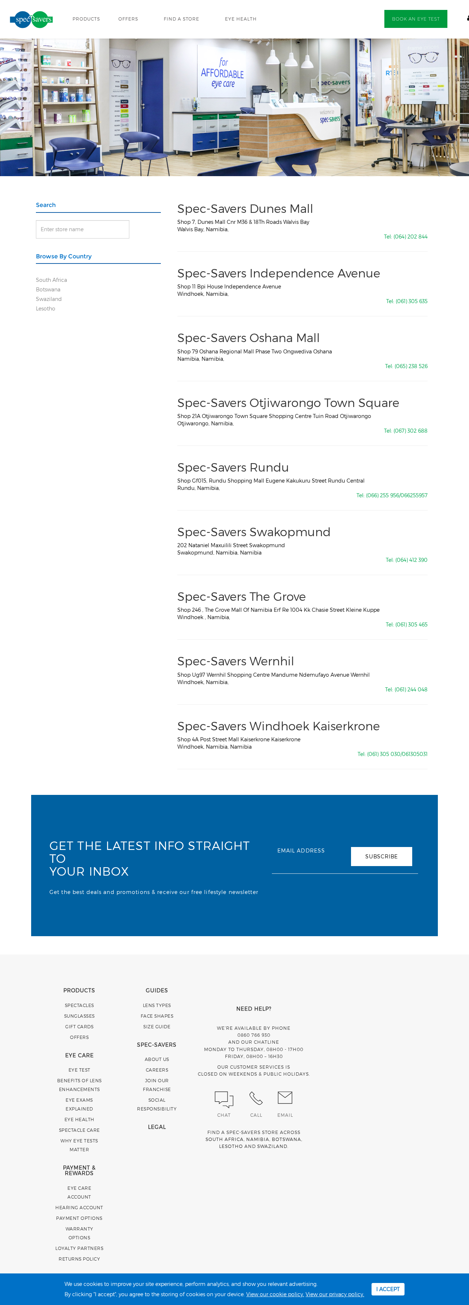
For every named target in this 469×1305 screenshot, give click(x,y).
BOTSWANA (286, 1139)
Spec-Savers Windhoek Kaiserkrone (278, 726)
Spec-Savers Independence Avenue (278, 273)
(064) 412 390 (411, 560)
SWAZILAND (272, 1146)
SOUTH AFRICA (225, 1139)
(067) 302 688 (411, 431)
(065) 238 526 (411, 366)
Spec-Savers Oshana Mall (248, 337)
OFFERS (128, 18)
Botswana (48, 289)
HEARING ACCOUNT (79, 1207)
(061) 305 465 (411, 624)
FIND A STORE (181, 18)
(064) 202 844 (411, 236)
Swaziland (49, 299)
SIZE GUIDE (156, 1026)
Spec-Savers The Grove (241, 596)
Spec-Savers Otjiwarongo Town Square (288, 402)
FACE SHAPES (157, 1015)
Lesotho (45, 308)
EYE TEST (80, 1069)
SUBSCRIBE (381, 856)
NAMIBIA (257, 1139)
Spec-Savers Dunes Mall (245, 208)
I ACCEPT (388, 1289)
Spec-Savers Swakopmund (254, 531)
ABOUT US (157, 1059)
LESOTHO (231, 1146)
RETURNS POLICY (79, 1258)
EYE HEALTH (241, 18)
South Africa (51, 280)
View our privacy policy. (335, 1294)
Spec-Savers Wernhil (235, 661)
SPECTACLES (79, 1005)
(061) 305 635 (412, 301)
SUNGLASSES (79, 1015)
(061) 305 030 (383, 754)
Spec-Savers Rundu (233, 467)
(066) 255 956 (382, 495)
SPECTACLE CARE (79, 1130)
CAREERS (157, 1069)
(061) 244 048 (411, 689)
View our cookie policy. (275, 1294)
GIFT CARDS (79, 1026)
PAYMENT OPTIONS (79, 1218)
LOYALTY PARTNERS (79, 1248)
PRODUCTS (86, 18)
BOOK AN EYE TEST (416, 19)
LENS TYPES (157, 1005)
